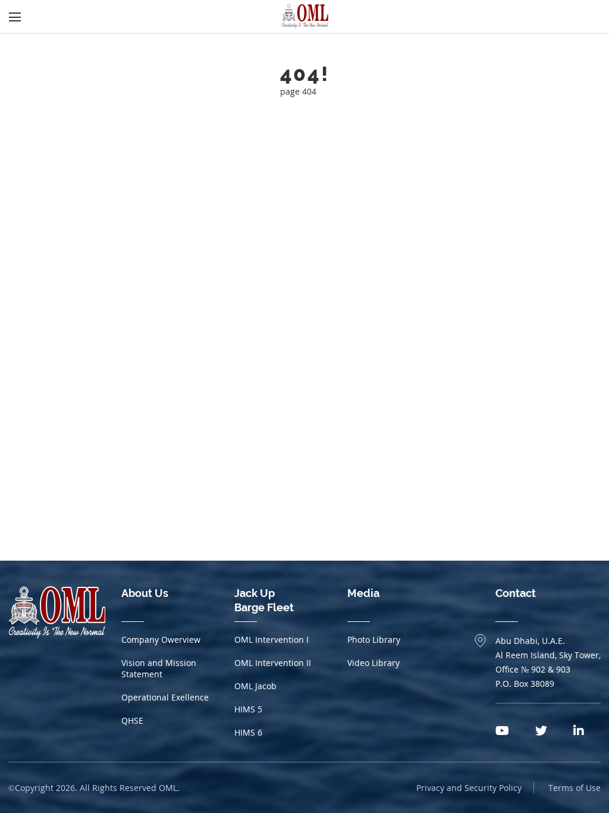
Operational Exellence (165, 697)
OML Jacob (255, 686)
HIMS (248, 709)
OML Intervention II (272, 662)
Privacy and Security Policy (469, 787)
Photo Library (373, 639)
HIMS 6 (248, 732)
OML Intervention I (271, 639)
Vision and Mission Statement (158, 668)
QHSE (132, 720)
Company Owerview (160, 639)
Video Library (373, 662)
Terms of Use (574, 787)
